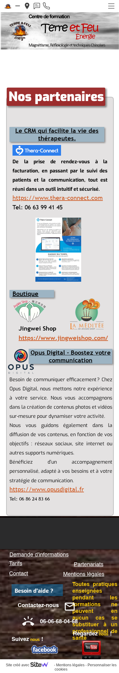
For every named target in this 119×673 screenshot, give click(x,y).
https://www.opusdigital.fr (46, 489)
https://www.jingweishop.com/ (63, 338)
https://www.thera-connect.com (58, 198)
